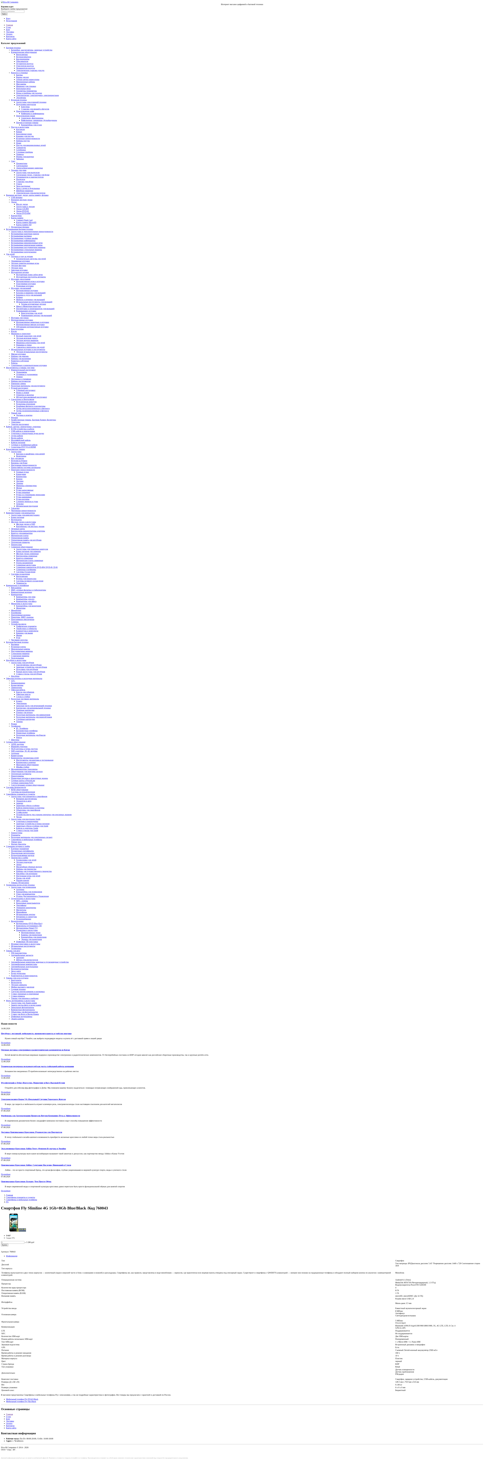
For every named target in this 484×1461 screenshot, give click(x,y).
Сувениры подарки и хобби (18, 846)
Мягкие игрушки (18, 354)
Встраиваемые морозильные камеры (26, 245)
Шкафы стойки (22, 767)
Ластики (19, 481)
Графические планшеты (26, 626)
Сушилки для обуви (24, 181)
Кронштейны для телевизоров (29, 892)
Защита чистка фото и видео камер (26, 1005)
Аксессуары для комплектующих (25, 515)
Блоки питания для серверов (28, 551)
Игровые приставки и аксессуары (25, 944)
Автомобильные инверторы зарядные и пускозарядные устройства (40, 962)
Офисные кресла (23, 694)
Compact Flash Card (24, 220)
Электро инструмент (20, 424)
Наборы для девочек (20, 356)
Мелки (19, 488)
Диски (14, 202)
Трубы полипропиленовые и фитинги (32, 411)
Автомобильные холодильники (24, 967)
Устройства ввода (18, 624)
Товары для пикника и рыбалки (24, 998)
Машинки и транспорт (21, 334)
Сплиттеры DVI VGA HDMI (23, 447)
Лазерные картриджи (25, 710)
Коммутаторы (17, 756)
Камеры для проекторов (31, 935)
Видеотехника (17, 921)
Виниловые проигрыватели (28, 903)
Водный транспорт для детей (28, 336)
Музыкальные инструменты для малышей (34, 302)
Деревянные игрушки (20, 261)
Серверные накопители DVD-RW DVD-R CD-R (37, 567)
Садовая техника (18, 989)
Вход (8, 18)
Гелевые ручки (22, 472)
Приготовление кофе (25, 111)
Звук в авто (16, 971)
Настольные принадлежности (24, 465)
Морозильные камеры (20, 649)
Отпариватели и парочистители (30, 177)
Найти (4, 14)
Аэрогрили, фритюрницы (32, 118)
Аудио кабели (17, 436)
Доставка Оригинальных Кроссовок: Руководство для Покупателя (31, 1132)
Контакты (10, 36)
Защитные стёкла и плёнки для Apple (32, 826)
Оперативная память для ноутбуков (26, 540)
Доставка (10, 32)
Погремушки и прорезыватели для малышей (35, 309)
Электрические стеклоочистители (30, 193)
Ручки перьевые (23, 492)
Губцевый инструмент (25, 390)
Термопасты (21, 583)
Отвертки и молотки (25, 395)
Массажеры (21, 84)
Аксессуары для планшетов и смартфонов (29, 796)
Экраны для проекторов (31, 939)
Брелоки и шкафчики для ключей (30, 454)
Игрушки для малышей (21, 288)
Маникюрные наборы (25, 82)
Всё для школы (17, 458)
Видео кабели (17, 438)
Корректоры (21, 476)
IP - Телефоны (22, 728)
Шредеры (15, 740)
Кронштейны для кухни (31, 125)
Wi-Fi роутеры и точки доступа (24, 749)
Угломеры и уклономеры (27, 374)
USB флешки (16, 197)
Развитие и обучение (20, 361)
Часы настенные (23, 186)
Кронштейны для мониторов (28, 606)
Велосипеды (16, 982)
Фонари (14, 417)
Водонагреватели (23, 57)
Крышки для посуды (25, 136)
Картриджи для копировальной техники (33, 708)
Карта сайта (11, 39)
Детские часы (17, 268)
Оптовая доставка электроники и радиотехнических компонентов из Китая (35, 1050)
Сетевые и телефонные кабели (24, 445)
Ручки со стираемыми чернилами (30, 495)
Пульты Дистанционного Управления (32, 896)
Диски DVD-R (22, 211)
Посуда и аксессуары (20, 127)
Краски (19, 479)
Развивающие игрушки (26, 311)
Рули (18, 638)
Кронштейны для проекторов (34, 937)
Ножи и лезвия (22, 392)
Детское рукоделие (24, 862)
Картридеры (16, 216)
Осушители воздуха (24, 64)
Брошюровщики (18, 683)
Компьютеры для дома (25, 597)
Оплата (9, 34)
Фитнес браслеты (18, 844)
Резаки (14, 724)
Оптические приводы (20, 542)
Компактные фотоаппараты (23, 1010)
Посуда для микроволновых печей (31, 145)
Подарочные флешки (20, 227)
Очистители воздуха (25, 66)
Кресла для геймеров (25, 692)
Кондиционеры (22, 59)
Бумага (19, 701)
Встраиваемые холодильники (23, 252)
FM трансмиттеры (19, 953)
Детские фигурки (18, 265)
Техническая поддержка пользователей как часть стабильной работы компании (37, 1066)
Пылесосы (20, 179)
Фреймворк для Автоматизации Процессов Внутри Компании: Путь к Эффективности (40, 1116)
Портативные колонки (21, 615)
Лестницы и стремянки (21, 379)
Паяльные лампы (18, 383)
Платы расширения (24, 563)
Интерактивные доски (30, 932)
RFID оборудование (19, 790)
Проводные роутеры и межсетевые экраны (29, 778)
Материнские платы (19, 535)
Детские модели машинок (27, 340)
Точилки (20, 504)
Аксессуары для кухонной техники (31, 102)
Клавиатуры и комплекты (27, 631)
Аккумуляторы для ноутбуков (29, 665)
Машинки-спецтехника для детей (30, 343)
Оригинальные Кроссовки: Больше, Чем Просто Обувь (26, 1181)
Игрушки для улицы (20, 318)
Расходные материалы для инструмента (28, 386)
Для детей (10, 254)
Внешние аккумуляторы (26, 799)
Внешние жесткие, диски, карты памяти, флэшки (27, 195)
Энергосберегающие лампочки (29, 168)
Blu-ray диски (22, 204)
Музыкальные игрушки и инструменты (28, 349)
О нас (8, 27)
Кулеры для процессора (26, 579)
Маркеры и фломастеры (26, 486)
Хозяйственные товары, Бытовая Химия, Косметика (33, 420)
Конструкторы (17, 329)
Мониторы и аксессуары (21, 604)
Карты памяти (17, 218)
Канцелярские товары (15, 449)
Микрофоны (21, 912)
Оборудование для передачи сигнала (27, 771)
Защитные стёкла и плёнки (27, 805)
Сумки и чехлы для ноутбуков (29, 674)
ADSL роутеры (17, 744)
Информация (11, 1256)
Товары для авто (13, 951)
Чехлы (19, 817)
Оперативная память (20, 538)
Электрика (15, 422)
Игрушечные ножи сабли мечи (29, 275)
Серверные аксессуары (26, 565)
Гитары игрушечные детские (33, 304)
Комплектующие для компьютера (20, 513)
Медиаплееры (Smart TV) (27, 928)
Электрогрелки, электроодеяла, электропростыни (37, 95)
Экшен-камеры (17, 1019)
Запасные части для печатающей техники (34, 706)
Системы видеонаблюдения (23, 792)
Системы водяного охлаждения (29, 581)
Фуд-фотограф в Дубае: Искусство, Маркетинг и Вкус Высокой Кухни (33, 1083)
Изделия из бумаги (19, 461)
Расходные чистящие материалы (25, 699)
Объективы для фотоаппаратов (24, 1012)
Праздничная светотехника (23, 853)
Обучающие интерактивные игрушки (32, 327)
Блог (8, 29)
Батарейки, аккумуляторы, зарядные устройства (31, 50)
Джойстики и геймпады (26, 628)
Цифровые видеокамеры (21, 1016)
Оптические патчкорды (21, 774)
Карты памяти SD (24, 225)
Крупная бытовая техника (17, 642)
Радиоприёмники (23, 919)
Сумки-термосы (18, 996)
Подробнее (5, 1043)
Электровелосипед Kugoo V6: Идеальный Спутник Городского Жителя (33, 1099)
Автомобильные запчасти (22, 955)
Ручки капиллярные (24, 490)
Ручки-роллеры (22, 499)
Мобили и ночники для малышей (30, 299)
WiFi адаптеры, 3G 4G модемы (24, 751)
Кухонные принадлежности (28, 138)
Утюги (19, 184)
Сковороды (21, 147)
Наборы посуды (23, 141)
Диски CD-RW (22, 209)
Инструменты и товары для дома (20, 368)
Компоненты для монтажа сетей (25, 758)
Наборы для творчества (26, 869)
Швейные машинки (24, 191)
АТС (13, 681)
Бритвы (19, 75)
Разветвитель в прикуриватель (24, 976)
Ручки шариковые (24, 497)
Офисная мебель (18, 690)
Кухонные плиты (18, 647)
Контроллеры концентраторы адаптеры (28, 531)
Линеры (19, 483)
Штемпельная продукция (27, 506)
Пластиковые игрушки (26, 284)
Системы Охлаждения (25, 572)
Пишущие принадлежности (23, 470)
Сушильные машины (20, 656)
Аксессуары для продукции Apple (25, 819)
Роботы (14, 363)
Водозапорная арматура (26, 402)
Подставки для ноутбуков (27, 669)
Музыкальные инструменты (23, 946)
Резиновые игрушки (25, 286)
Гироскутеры (16, 833)
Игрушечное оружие (20, 272)
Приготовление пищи (25, 116)
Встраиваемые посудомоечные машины (28, 247)
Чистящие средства (19, 640)
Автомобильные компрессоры (24, 964)
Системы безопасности (16, 787)
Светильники (22, 166)
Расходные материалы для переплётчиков (34, 717)
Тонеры (19, 721)
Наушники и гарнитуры (26, 917)
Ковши (19, 132)
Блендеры (25, 107)
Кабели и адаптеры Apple (27, 828)
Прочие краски (22, 880)
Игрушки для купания (20, 279)
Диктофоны (21, 905)
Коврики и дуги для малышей (29, 295)
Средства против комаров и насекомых (28, 991)
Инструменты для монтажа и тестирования (34, 760)
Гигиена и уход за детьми (22, 256)
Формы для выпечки (25, 157)
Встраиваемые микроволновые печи (27, 243)
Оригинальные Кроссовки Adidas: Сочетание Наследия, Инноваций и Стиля (36, 1165)
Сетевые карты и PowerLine (23, 780)
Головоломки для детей (26, 860)
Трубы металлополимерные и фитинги (33, 408)
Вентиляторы (22, 54)
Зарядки (19, 803)
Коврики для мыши (24, 633)
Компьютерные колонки (21, 592)
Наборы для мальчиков (21, 358)
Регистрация (11, 21)
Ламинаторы (16, 687)
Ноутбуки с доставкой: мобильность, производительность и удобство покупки (36, 1033)
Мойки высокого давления (22, 987)
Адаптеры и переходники (27, 821)
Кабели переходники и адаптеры (30, 808)
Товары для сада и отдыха (17, 978)
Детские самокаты (19, 985)
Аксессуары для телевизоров (23, 887)
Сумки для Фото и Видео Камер (25, 1014)
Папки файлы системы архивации (26, 467)
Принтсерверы (17, 776)
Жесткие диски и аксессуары (23, 522)
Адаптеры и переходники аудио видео (27, 433)
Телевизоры (16, 948)
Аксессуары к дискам (25, 206)
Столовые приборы (24, 152)
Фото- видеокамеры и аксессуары (20, 1001)
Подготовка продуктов (26, 104)
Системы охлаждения (20, 574)
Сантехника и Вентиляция (22, 399)
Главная (9, 25)
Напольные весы (23, 88)
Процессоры (16, 545)
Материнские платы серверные (29, 560)
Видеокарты (16, 520)
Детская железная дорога (27, 338)
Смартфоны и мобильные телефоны (26, 839)
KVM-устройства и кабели (22, 429)
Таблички (15, 508)
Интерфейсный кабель (21, 440)
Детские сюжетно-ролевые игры (25, 263)
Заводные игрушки (19, 270)
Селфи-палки (22, 812)
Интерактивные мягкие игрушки (30, 324)
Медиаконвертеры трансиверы (24, 769)
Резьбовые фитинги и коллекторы (30, 406)
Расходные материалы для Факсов (31, 735)
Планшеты (15, 835)
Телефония (15, 726)
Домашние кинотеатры (26, 908)
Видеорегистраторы (19, 969)
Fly (7, 1202)
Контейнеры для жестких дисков (30, 526)
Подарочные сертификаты (22, 851)
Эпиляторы (21, 98)
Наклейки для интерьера (26, 873)
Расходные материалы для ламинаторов (33, 715)
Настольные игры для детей (28, 876)
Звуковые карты (18, 529)
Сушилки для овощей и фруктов (35, 109)
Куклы (14, 331)
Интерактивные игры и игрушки (30, 281)
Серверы (15, 622)
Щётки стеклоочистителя (27, 960)
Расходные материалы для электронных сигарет (31, 837)
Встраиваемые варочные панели (25, 234)
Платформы (16, 613)
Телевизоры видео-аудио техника (20, 885)
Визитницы (21, 456)
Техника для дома (18, 170)
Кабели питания (18, 442)
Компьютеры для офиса (26, 601)
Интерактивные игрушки (27, 290)
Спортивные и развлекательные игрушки (29, 365)
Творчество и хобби (19, 858)
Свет (13, 161)
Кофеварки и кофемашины (32, 113)
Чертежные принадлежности (23, 510)
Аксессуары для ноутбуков (22, 662)
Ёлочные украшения (20, 849)
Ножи (18, 143)
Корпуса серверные (24, 558)
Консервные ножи (24, 134)
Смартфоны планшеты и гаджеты (20, 794)
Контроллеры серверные (26, 556)
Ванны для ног (22, 77)
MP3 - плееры (22, 901)
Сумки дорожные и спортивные (25, 994)
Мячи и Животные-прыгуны (28, 306)
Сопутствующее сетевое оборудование (27, 785)
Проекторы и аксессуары (27, 930)
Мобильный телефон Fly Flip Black (21, 1401)
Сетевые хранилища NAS (22, 783)
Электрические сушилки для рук (30, 70)
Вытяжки (15, 644)
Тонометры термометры (26, 91)
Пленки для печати (24, 712)
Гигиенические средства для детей (31, 259)
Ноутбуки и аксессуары (16, 660)
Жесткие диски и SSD (25, 524)
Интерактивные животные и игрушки (32, 322)
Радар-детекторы (18, 973)
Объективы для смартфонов (28, 810)
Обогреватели (22, 61)
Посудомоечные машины (22, 651)
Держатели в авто (23, 801)
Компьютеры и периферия (17, 585)
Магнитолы (21, 910)
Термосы (20, 154)
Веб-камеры (16, 588)
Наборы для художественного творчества (34, 871)
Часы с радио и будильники (28, 188)
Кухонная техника (19, 100)
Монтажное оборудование (27, 765)
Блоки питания (17, 517)
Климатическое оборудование (24, 52)
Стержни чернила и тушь (27, 501)
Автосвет (20, 957)
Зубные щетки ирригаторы (27, 79)
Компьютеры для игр (25, 599)
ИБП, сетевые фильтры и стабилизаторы (28, 590)
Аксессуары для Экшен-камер (24, 1003)
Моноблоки (16, 610)
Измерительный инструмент (23, 370)
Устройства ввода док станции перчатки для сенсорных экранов (44, 815)
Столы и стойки (23, 697)
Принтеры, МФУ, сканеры (22, 617)
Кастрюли (20, 129)
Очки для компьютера (25, 894)
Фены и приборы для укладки (29, 93)
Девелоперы (21, 703)
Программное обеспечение (22, 619)
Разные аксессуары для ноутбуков (30, 672)
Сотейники (21, 150)
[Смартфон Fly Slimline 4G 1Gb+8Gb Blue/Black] (13, 1231)
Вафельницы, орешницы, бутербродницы (39, 120)
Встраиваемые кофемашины (23, 240)
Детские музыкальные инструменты (31, 352)
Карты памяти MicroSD (26, 222)
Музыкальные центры (25, 914)
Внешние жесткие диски (21, 200)
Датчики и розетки (24, 415)
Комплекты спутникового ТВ (29, 926)
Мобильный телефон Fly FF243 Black (22, 1399)
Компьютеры (16, 594)
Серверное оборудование (22, 547)
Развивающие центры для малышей (36, 315)
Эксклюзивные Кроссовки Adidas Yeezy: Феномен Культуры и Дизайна (33, 1149)
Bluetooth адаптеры (19, 746)
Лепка (18, 864)
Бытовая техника (13, 48)
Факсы (19, 737)
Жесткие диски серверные (27, 554)
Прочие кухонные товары (27, 123)
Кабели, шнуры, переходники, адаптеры (23, 427)
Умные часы (16, 842)
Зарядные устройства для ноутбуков (31, 667)
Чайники (20, 159)
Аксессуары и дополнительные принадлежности (32, 231)
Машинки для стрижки (26, 86)
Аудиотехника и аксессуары (23, 898)
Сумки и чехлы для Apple (27, 830)
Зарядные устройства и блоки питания (32, 824)
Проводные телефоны (25, 733)
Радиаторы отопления (25, 404)
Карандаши (21, 474)
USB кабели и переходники (23, 431)
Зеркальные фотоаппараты (22, 1007)
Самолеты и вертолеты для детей (30, 347)
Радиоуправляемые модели (22, 855)
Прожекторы (21, 163)
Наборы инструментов (21, 381)
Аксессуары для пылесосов (28, 172)
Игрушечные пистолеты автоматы (31, 277)
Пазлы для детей (23, 878)
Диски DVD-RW (23, 213)
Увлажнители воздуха (25, 68)
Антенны (15, 753)
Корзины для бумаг (19, 463)
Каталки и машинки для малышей (31, 293)
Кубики (19, 297)
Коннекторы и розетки (26, 762)
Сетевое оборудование (15, 742)
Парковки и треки (24, 345)
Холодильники (17, 658)
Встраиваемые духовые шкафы (24, 238)
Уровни (19, 377)
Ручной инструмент (19, 388)
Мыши (19, 635)
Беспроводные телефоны (27, 731)
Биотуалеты (16, 980)
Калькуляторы (17, 685)
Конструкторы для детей (31, 313)
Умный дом (16, 413)
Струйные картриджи (25, 719)
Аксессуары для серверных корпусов (32, 549)
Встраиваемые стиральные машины (26, 250)
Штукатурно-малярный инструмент (31, 397)
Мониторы (20, 608)
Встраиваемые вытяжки (21, 236)
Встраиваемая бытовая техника (19, 229)
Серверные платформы (26, 569)
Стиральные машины (20, 653)
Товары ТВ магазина (20, 883)
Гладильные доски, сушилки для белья (32, 175)
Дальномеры (21, 372)
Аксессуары (16, 451)
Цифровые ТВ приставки (27, 942)
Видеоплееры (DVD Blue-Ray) (29, 923)
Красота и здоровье (19, 73)
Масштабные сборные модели (29, 867)
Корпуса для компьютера (22, 533)
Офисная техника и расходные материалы (24, 678)
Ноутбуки (15, 676)
